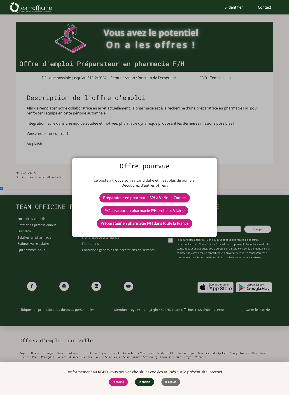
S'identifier (234, 7)
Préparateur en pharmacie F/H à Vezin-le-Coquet (144, 197)
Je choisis (144, 382)
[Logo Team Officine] (35, 7)
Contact (264, 7)
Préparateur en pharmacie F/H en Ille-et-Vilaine (144, 210)
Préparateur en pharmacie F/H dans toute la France (145, 223)
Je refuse (170, 382)
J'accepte (118, 382)
